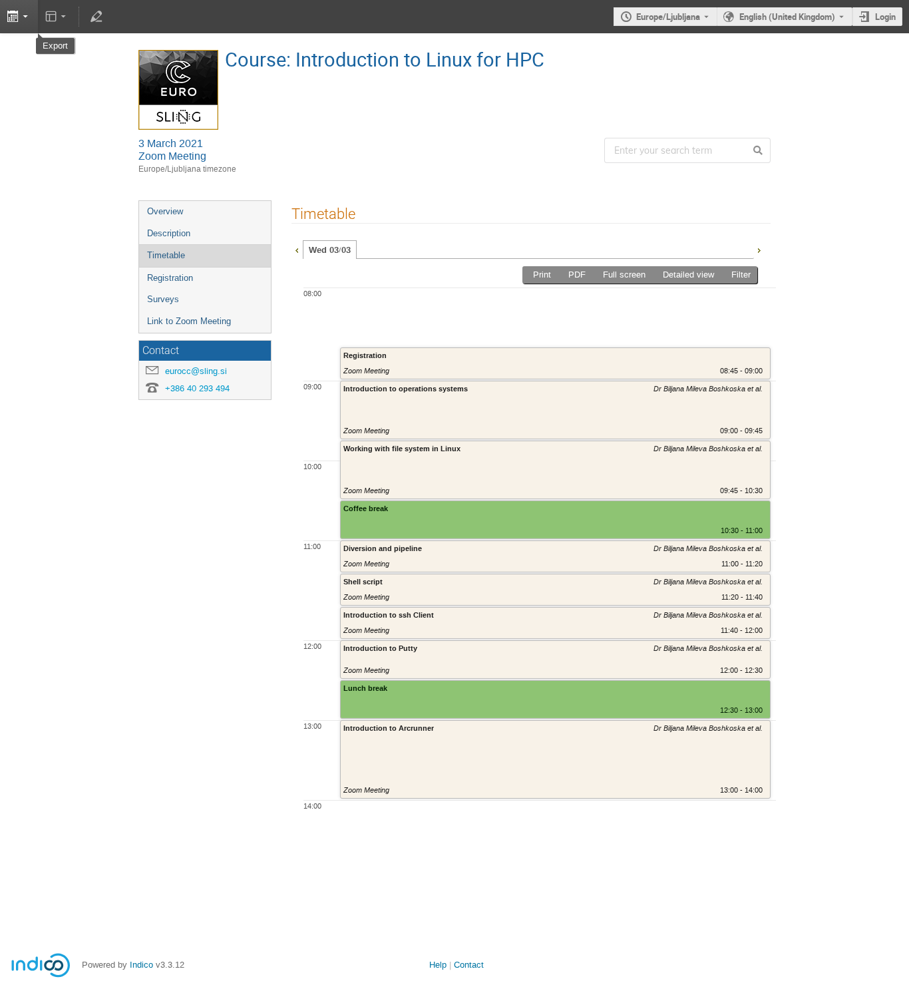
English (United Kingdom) (787, 17)
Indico (141, 964)
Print (542, 274)
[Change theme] (57, 16)
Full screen (624, 274)
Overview (165, 211)
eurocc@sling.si (196, 371)
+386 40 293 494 (197, 388)
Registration (170, 278)
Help (438, 964)
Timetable (166, 255)
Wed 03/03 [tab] (330, 250)
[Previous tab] (296, 249)
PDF (577, 274)
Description (168, 233)
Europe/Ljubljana (668, 17)
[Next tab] (758, 249)
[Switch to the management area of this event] (96, 16)
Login (885, 17)
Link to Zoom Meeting (189, 321)
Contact (469, 964)
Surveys (163, 299)
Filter (741, 274)
